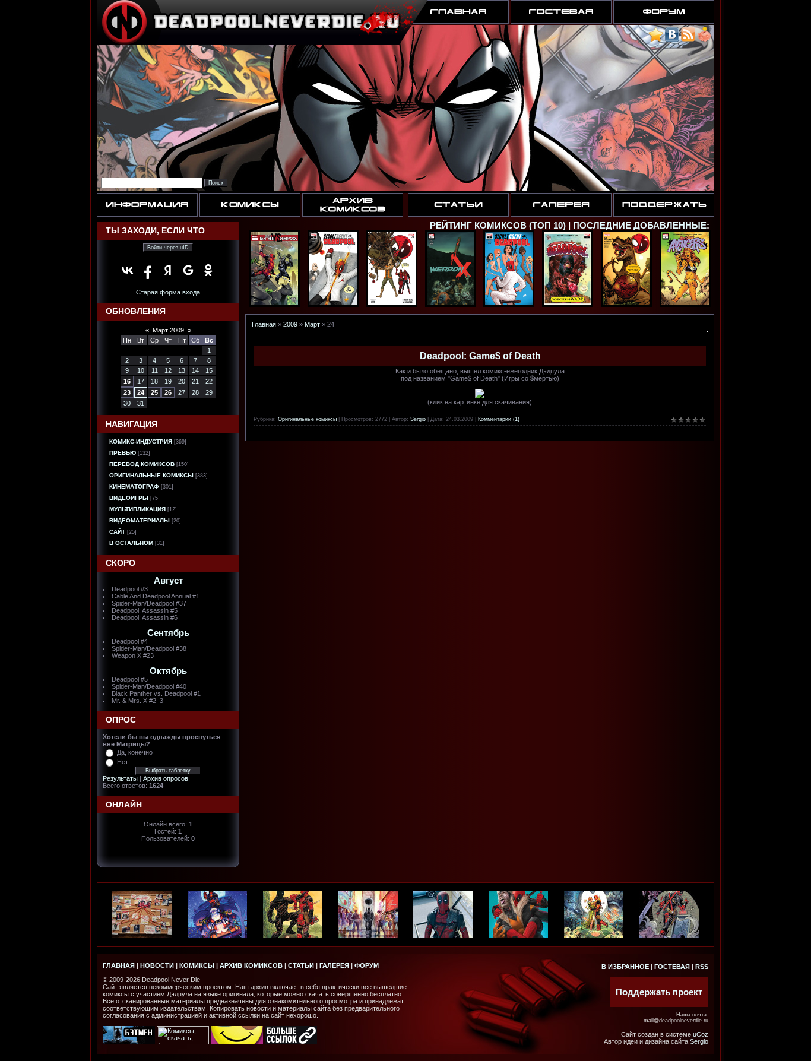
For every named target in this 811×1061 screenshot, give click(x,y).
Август (168, 580)
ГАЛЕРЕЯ (334, 965)
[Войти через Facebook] (148, 270)
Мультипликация (137, 509)
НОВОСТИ (157, 965)
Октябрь (168, 671)
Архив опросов (165, 778)
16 (127, 381)
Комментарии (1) (498, 419)
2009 (290, 324)
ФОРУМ (366, 965)
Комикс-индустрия (140, 441)
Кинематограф (134, 486)
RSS (701, 966)
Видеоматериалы (139, 520)
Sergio (418, 419)
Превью (122, 452)
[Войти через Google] (188, 270)
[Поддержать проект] (704, 39)
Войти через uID (168, 248)
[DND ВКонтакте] (672, 39)
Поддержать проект (659, 992)
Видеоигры (128, 498)
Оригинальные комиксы (151, 475)
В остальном (131, 543)
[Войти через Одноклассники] (208, 270)
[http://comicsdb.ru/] (237, 1042)
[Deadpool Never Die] (655, 39)
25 (154, 392)
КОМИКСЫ (196, 965)
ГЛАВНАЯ (119, 965)
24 (140, 392)
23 (127, 392)
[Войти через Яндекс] (168, 270)
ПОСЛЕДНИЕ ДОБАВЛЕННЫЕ (640, 225)
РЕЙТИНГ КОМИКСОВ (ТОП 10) (498, 225)
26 (168, 392)
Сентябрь (168, 633)
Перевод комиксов (142, 464)
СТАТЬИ (301, 965)
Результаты (120, 778)
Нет (122, 761)
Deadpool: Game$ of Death (480, 356)
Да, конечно (135, 752)
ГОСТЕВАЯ (672, 966)
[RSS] (688, 39)
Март (312, 324)
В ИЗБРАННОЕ (625, 966)
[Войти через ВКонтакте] (128, 270)
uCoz (700, 1034)
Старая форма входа (168, 292)
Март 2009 (168, 330)
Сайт (117, 531)
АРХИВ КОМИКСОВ (251, 965)
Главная (264, 324)
